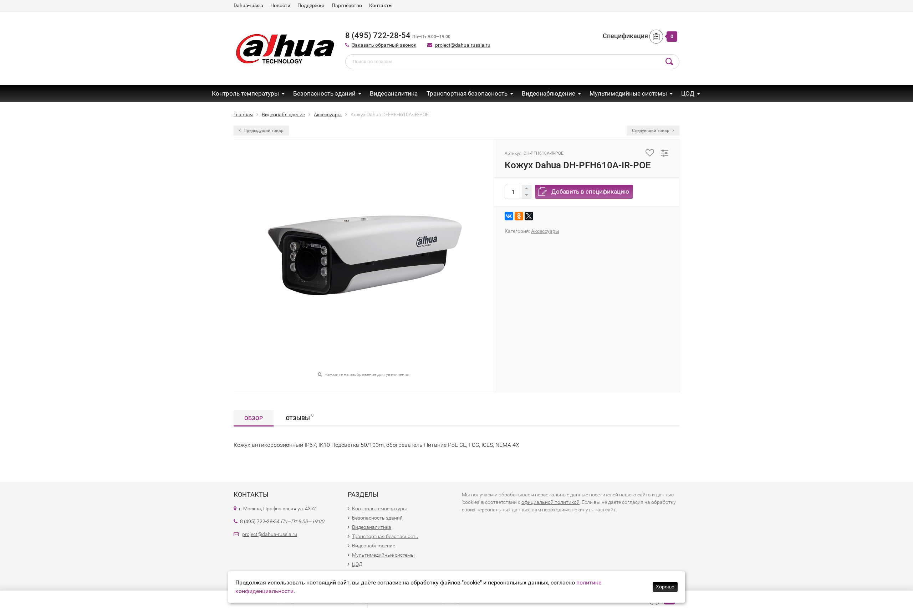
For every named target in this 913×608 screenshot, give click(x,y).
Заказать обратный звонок (384, 45)
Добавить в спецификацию (590, 191)
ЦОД (687, 93)
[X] (529, 216)
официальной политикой (550, 502)
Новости (280, 5)
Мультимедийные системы (628, 93)
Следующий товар (651, 130)
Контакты (381, 5)
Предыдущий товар (263, 130)
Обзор (253, 418)
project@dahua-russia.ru (462, 45)
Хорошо (665, 586)
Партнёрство (347, 5)
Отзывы (299, 417)
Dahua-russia (248, 5)
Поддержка (311, 5)
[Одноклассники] (519, 216)
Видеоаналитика (394, 93)
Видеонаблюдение (548, 93)
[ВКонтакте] (509, 216)
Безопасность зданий (324, 93)
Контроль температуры (245, 93)
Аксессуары (545, 231)
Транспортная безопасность (467, 93)
